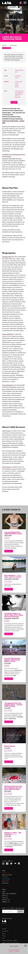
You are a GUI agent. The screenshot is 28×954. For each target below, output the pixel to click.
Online (7, 621)
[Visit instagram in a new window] (3, 864)
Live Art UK (4, 923)
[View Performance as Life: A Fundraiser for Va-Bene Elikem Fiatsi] (14, 775)
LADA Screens (6, 48)
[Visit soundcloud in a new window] (15, 864)
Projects (5, 877)
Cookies (4, 933)
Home (3, 870)
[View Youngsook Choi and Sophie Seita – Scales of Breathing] (14, 692)
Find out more (14, 950)
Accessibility (5, 931)
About (4, 889)
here (13, 176)
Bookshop (5, 883)
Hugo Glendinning (7, 385)
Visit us (5, 897)
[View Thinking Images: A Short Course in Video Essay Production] (14, 603)
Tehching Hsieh (6, 256)
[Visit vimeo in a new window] (11, 864)
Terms (3, 938)
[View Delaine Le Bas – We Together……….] (14, 822)
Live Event (8, 581)
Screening (13, 45)
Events (4, 45)
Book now (14, 102)
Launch (7, 538)
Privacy (4, 935)
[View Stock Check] (14, 735)
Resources (5, 881)
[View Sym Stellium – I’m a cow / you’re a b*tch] (14, 565)
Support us (6, 901)
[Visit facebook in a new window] (7, 864)
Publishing (6, 879)
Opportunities (7, 875)
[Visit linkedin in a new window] (19, 864)
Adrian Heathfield (7, 334)
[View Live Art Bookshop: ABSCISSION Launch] (14, 521)
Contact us (6, 899)
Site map (4, 928)
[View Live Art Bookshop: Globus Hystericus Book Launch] (14, 647)
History (4, 895)
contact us (16, 59)
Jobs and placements (9, 893)
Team (3, 891)
